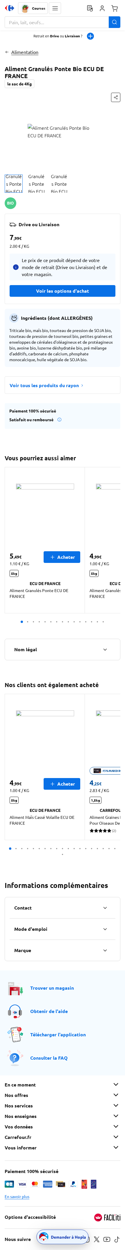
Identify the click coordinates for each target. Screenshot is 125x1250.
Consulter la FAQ (49, 1058)
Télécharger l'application (58, 1034)
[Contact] (105, 908)
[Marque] (105, 950)
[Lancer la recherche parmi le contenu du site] (114, 22)
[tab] (14, 184)
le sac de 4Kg (19, 83)
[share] (115, 97)
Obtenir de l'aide (49, 1011)
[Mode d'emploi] (105, 929)
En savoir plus (17, 1196)
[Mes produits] (90, 8)
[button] (55, 8)
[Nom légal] (105, 649)
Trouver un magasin (52, 988)
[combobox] (62, 22)
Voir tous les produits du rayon (44, 385)
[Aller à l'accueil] (10, 8)
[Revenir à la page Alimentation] (7, 52)
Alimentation (24, 52)
